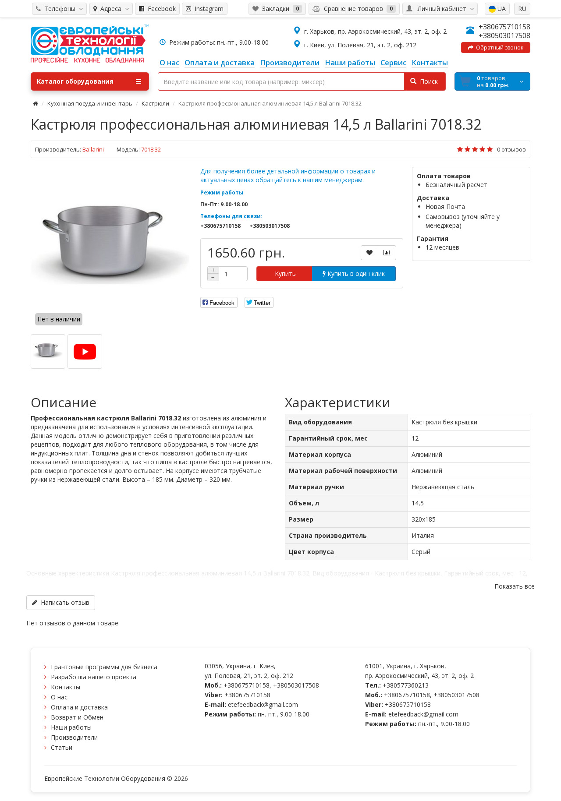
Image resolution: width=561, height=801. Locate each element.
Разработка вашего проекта (93, 677)
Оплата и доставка (79, 707)
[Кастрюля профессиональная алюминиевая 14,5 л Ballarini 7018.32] (111, 247)
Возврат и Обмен (77, 717)
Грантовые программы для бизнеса (104, 667)
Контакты (65, 687)
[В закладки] (369, 252)
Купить (284, 273)
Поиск (427, 81)
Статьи (61, 747)
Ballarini (93, 149)
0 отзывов (511, 149)
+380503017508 (504, 35)
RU (522, 8)
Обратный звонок (498, 47)
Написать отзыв (63, 602)
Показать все (514, 586)
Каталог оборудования (75, 81)
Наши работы (71, 727)
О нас (59, 697)
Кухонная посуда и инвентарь (89, 103)
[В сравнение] (387, 252)
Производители (74, 737)
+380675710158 (504, 27)
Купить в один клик (355, 273)
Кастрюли (155, 103)
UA (501, 8)
